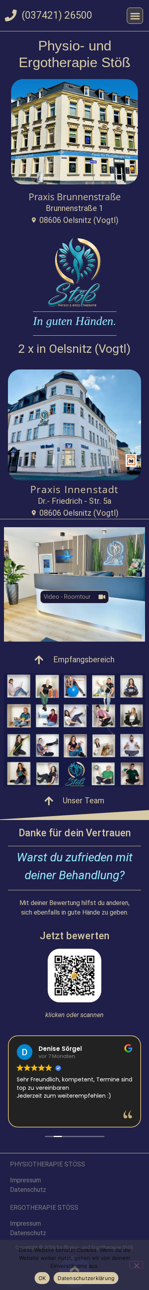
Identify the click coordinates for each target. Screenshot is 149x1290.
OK (42, 1278)
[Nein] (136, 1264)
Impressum (25, 1180)
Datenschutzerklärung (86, 1278)
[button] (135, 16)
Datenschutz (28, 1189)
